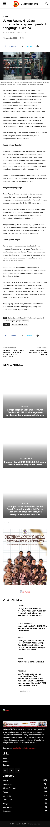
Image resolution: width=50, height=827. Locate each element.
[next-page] (8, 522)
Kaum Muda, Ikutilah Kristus (31, 662)
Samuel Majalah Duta (19, 324)
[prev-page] (4, 522)
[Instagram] (5, 770)
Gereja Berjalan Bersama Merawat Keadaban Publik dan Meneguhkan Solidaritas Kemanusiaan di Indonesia (25, 412)
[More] (37, 46)
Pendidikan (22, 671)
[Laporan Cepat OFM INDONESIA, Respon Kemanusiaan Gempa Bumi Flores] (25, 443)
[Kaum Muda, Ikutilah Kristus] (9, 660)
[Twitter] (11, 770)
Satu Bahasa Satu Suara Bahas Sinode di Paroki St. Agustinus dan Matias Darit (13, 353)
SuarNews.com (9, 699)
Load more (24, 691)
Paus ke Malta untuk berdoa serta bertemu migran (38, 352)
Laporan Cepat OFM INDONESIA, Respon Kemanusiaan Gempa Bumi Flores (25, 463)
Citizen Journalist (25, 458)
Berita (5, 17)
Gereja (24, 406)
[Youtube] (17, 770)
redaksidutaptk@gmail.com (24, 748)
